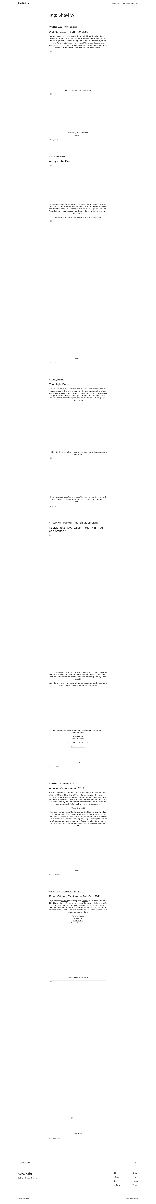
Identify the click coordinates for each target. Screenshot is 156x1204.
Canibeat (77, 812)
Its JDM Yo (64, 683)
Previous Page (24, 1163)
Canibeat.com (78, 918)
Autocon (60, 793)
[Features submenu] (119, 3)
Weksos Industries (56, 38)
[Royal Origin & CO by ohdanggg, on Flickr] (78, 808)
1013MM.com (78, 921)
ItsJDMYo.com (78, 736)
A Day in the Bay (59, 161)
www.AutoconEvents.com (59, 907)
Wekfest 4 (100, 36)
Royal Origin (23, 3)
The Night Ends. (59, 384)
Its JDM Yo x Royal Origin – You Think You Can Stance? (76, 529)
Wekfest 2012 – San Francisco (68, 31)
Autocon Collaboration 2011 (66, 788)
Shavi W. (85, 743)
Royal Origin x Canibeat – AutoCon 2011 (75, 896)
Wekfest (52, 45)
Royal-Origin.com (78, 739)
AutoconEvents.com (78, 923)
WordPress (135, 1198)
